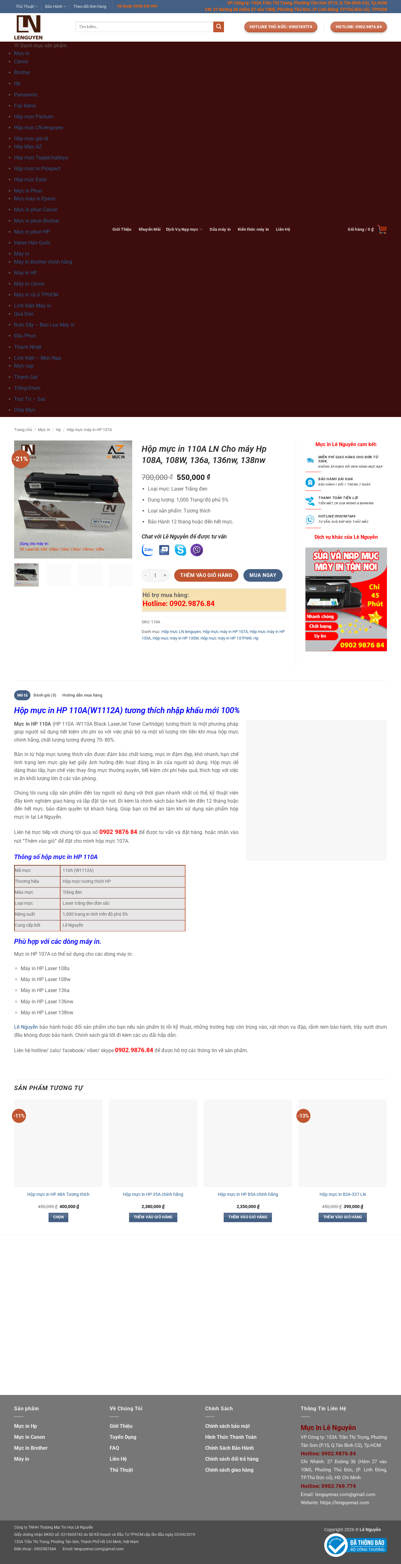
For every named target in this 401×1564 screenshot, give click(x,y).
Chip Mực (24, 410)
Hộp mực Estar (30, 180)
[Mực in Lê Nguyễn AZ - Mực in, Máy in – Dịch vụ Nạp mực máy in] (40, 27)
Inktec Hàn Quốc (32, 243)
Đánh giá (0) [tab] (45, 695)
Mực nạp (24, 366)
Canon (21, 61)
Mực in (44, 429)
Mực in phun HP (32, 232)
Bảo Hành (53, 6)
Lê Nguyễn (26, 1027)
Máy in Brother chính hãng (43, 262)
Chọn (58, 1217)
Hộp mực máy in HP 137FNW (226, 638)
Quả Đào (24, 314)
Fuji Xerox (25, 106)
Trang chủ (23, 429)
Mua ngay (262, 575)
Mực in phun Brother (36, 221)
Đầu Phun (25, 336)
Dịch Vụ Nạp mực (182, 229)
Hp (17, 83)
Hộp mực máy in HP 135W (176, 638)
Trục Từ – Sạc (30, 399)
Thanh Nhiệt (27, 347)
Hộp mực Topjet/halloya (41, 158)
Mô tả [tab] (22, 695)
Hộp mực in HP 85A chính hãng (248, 1194)
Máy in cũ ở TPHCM (36, 295)
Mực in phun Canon (36, 210)
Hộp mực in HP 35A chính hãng (153, 1194)
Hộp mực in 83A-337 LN (343, 1194)
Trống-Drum (27, 388)
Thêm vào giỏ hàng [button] (153, 1217)
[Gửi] (218, 27)
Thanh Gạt (26, 377)
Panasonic (26, 95)
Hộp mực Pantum (33, 117)
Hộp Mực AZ (28, 147)
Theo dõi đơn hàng (89, 6)
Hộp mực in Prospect (37, 169)
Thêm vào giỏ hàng (206, 575)
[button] (367, 229)
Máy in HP (25, 273)
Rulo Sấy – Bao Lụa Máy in (44, 325)
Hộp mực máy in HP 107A (89, 429)
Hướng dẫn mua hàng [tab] (82, 695)
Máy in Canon (29, 284)
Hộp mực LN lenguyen (38, 128)
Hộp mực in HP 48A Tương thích (58, 1194)
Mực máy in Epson (34, 199)
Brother (22, 72)
